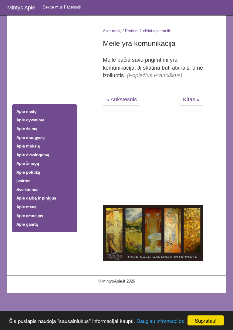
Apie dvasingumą (32, 155)
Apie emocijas (29, 216)
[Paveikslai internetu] (153, 233)
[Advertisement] (53, 61)
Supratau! (206, 320)
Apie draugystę (30, 137)
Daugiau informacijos (160, 321)
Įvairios (23, 181)
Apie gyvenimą (30, 120)
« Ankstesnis (121, 99)
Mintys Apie (21, 8)
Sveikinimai (27, 189)
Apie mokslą (28, 146)
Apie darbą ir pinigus (36, 198)
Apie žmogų (27, 163)
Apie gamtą (27, 224)
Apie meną (26, 207)
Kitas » (191, 99)
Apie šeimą (26, 129)
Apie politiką (28, 172)
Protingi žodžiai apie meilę (148, 31)
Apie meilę (26, 111)
